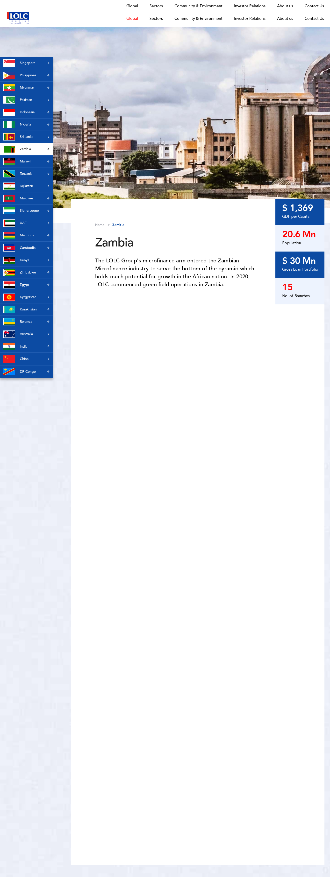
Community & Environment (198, 18)
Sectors (156, 18)
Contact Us (314, 18)
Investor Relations (249, 18)
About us (285, 18)
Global (132, 18)
